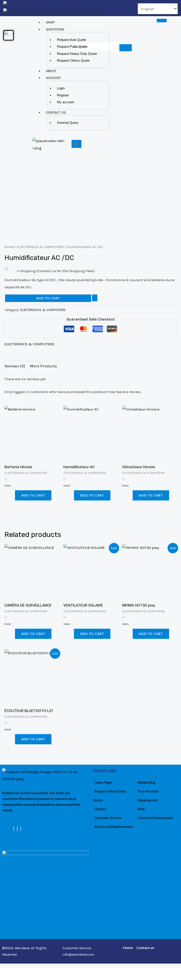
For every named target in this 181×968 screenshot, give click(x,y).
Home (9, 247)
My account (65, 102)
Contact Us (56, 112)
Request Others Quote (73, 60)
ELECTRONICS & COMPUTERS (40, 247)
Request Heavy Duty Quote (77, 53)
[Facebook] (13, 828)
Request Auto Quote (71, 40)
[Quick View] (12, 495)
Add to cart (48, 298)
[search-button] (125, 47)
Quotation (55, 29)
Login (61, 88)
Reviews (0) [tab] (14, 366)
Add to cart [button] (33, 495)
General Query (67, 122)
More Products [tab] (43, 366)
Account (53, 78)
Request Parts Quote (72, 46)
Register (63, 95)
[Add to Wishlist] (94, 298)
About (51, 71)
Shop (50, 22)
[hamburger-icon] (162, 20)
